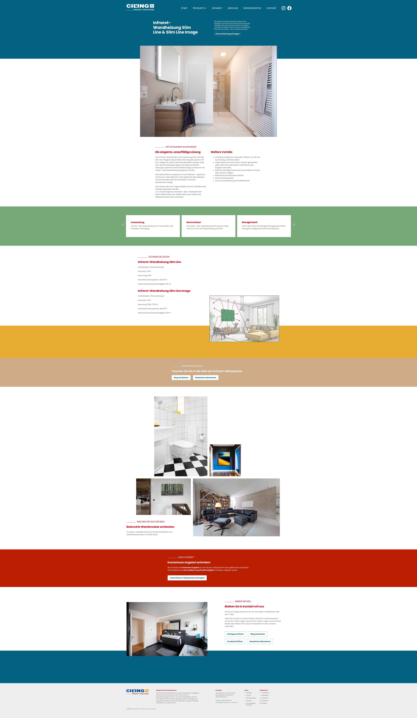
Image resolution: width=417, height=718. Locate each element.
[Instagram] (283, 8)
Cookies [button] (153, 709)
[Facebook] (289, 8)
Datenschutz (145, 709)
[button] (123, 224)
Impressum (136, 709)
